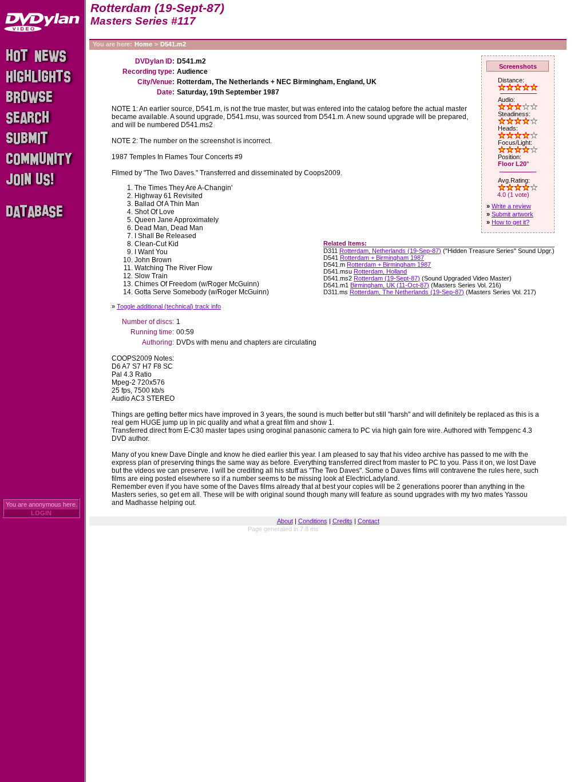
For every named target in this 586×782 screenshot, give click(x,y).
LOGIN (41, 513)
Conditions (312, 521)
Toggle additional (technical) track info (169, 306)
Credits (342, 521)
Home (143, 44)
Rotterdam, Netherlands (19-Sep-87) (390, 250)
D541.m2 (173, 44)
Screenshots (518, 66)
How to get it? (510, 222)
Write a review (511, 206)
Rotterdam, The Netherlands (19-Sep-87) (407, 292)
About (285, 521)
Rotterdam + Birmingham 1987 (382, 257)
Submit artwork (512, 214)
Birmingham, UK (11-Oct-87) (389, 285)
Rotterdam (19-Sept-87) (387, 278)
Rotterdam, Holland (380, 271)
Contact (368, 521)
